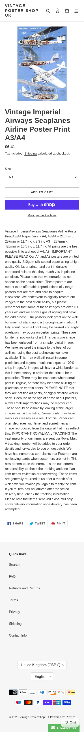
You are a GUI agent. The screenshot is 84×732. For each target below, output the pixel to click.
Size (8, 168)
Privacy (14, 612)
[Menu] (76, 10)
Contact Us (65, 728)
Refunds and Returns (24, 588)
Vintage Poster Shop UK (22, 10)
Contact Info (18, 635)
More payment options (42, 215)
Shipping (30, 153)
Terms (13, 600)
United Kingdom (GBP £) (40, 665)
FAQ (12, 576)
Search (14, 564)
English (40, 677)
